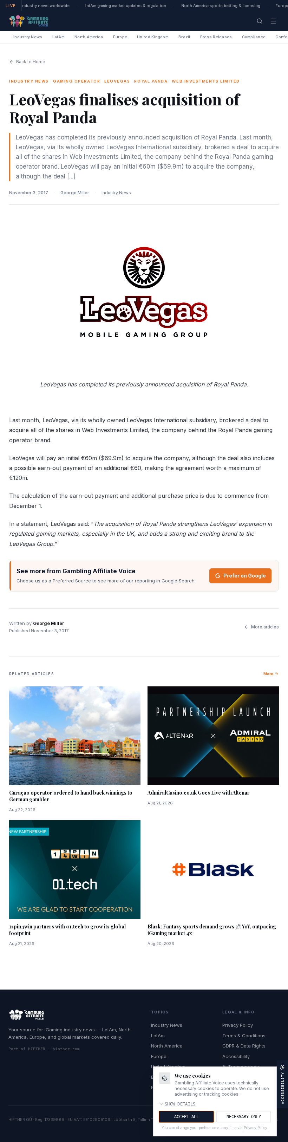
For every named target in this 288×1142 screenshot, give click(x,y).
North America (88, 36)
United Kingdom (153, 36)
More (268, 673)
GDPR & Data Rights (244, 1046)
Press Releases (216, 36)
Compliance (254, 36)
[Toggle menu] (273, 21)
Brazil (184, 36)
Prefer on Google (244, 576)
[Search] (260, 21)
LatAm (58, 36)
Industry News (27, 36)
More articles (265, 626)
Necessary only (244, 1116)
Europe (120, 36)
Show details (180, 1104)
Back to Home (30, 61)
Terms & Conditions (244, 1035)
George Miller (74, 192)
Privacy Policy (237, 1025)
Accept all (186, 1116)
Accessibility (236, 1056)
